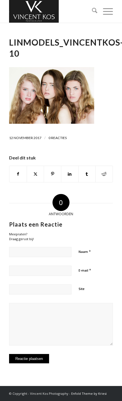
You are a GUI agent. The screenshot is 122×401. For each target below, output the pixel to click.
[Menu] (105, 11)
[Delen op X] (35, 174)
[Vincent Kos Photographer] (50, 11)
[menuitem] (91, 11)
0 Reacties (58, 138)
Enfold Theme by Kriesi (89, 393)
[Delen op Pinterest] (52, 174)
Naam (85, 251)
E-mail (85, 270)
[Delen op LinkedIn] (69, 174)
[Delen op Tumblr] (87, 174)
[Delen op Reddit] (104, 174)
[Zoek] (91, 11)
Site (82, 289)
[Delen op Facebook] (18, 174)
